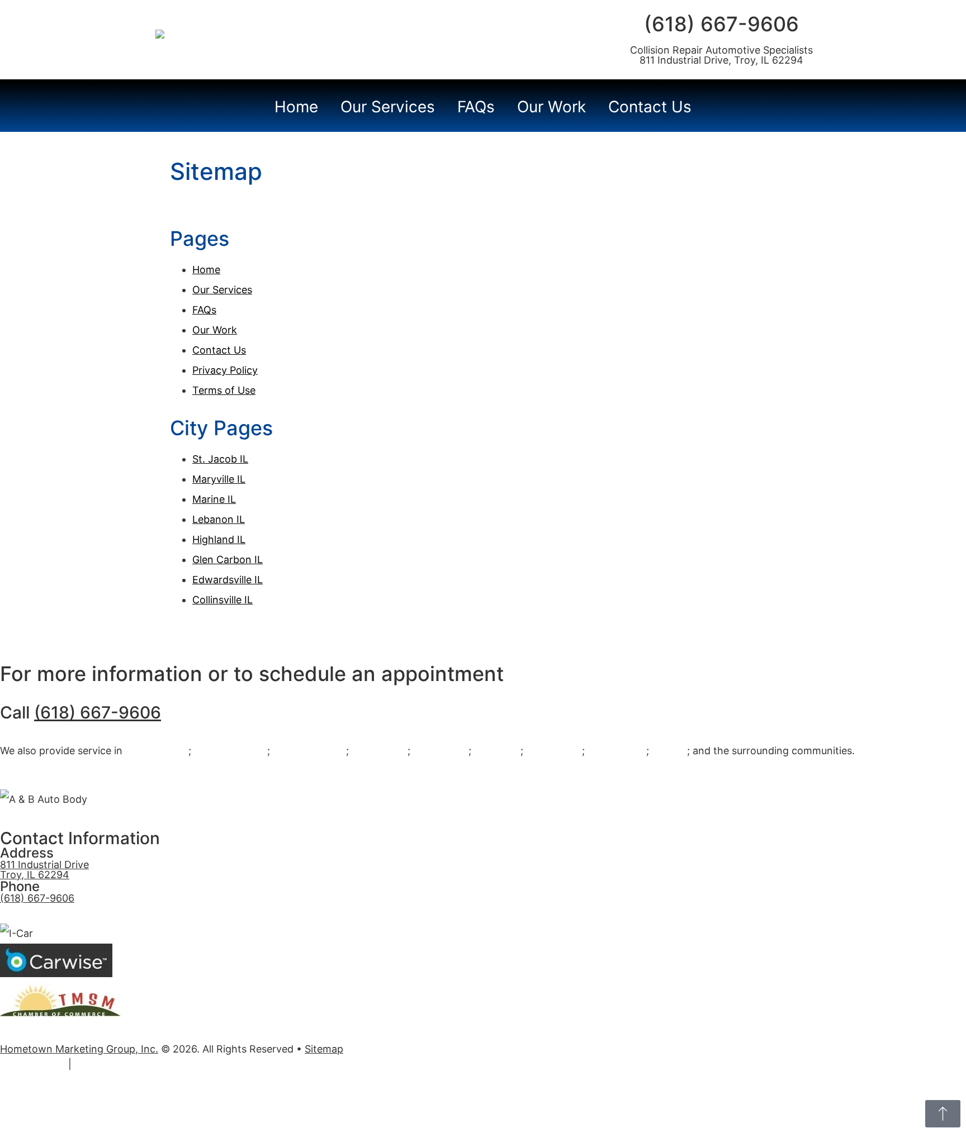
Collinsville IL (222, 600)
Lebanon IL (218, 519)
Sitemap (324, 1049)
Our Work (551, 106)
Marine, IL (497, 750)
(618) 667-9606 (721, 24)
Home (296, 106)
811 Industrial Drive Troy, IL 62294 (44, 869)
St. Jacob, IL (617, 750)
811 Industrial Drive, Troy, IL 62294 (721, 60)
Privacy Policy (225, 370)
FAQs (476, 106)
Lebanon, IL (440, 750)
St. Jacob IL (220, 459)
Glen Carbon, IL (309, 750)
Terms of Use (223, 390)
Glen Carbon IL (227, 559)
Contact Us (650, 106)
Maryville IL (218, 479)
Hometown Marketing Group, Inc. (79, 1049)
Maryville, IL (554, 750)
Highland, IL (380, 750)
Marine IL (214, 499)
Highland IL (218, 539)
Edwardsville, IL (230, 750)
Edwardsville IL (227, 579)
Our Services (387, 106)
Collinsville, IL (156, 750)
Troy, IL (669, 750)
